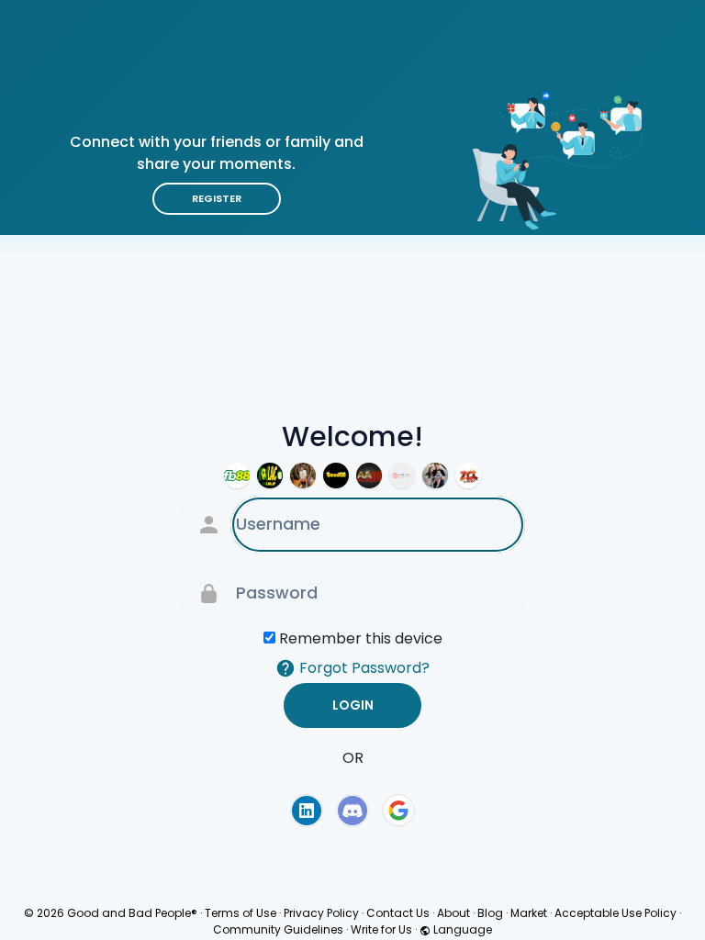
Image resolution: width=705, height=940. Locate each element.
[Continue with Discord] (352, 810)
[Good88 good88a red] (336, 475)
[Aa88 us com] (369, 475)
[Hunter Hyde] (435, 475)
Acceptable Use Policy (615, 913)
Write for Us (381, 929)
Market (528, 913)
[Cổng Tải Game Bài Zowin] (468, 475)
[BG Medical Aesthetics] (402, 475)
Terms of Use (240, 913)
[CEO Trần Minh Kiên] (303, 475)
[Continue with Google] (398, 810)
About (453, 913)
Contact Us (398, 913)
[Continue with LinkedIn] (306, 810)
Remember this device (360, 638)
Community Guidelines (278, 929)
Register (216, 198)
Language (461, 929)
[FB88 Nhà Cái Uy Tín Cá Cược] (237, 475)
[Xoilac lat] (270, 475)
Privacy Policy (321, 913)
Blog (490, 913)
